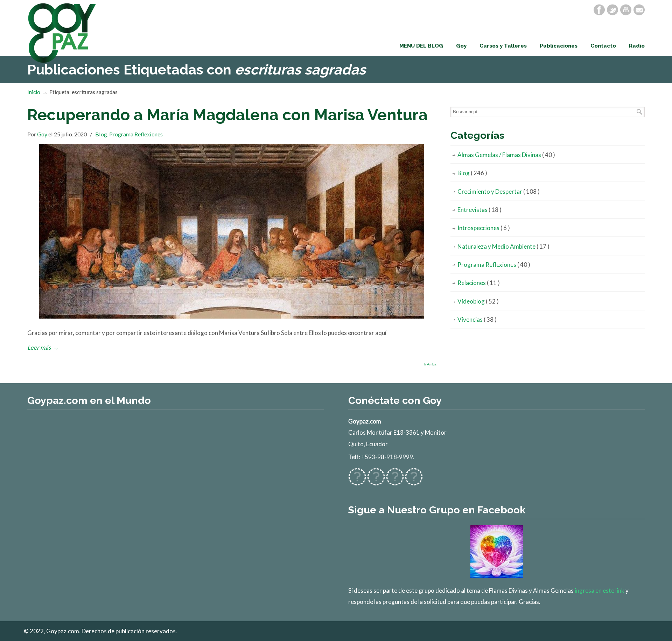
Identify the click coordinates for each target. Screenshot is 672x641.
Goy (42, 134)
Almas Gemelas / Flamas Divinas (506, 154)
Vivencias (477, 319)
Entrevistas (479, 209)
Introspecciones (483, 228)
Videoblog (478, 301)
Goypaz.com (62, 33)
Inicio (33, 92)
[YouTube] (625, 9)
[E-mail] (639, 9)
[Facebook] (599, 9)
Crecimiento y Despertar (498, 191)
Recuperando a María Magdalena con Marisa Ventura (227, 114)
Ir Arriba (430, 364)
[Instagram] (395, 481)
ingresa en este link (599, 590)
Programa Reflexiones (136, 134)
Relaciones (478, 282)
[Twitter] (612, 9)
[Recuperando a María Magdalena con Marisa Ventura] (231, 316)
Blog (101, 134)
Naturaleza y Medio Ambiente (503, 246)
